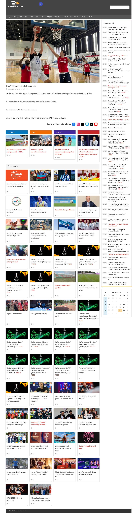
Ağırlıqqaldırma (17, 16)
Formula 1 (83, 16)
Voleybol (49, 16)
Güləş (37, 16)
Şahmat (65, 16)
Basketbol (57, 16)
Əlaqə (90, 16)
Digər (76, 16)
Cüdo (31, 16)
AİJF (71, 16)
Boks (25, 16)
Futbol (43, 16)
